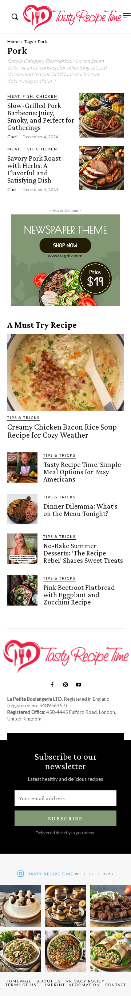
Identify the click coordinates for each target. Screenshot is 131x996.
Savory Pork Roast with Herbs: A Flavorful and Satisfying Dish (34, 169)
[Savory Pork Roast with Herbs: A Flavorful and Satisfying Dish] (101, 168)
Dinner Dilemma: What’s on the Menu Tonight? (80, 509)
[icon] (21, 875)
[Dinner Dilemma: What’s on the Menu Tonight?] (22, 509)
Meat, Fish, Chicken (32, 96)
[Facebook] (52, 685)
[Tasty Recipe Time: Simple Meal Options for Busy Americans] (22, 467)
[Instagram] (65, 685)
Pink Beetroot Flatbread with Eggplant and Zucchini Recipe (79, 594)
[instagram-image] (20, 905)
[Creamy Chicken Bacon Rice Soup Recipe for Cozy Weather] (65, 372)
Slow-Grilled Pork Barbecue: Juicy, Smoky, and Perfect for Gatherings (40, 116)
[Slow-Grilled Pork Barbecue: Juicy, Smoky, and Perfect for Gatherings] (101, 115)
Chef (12, 136)
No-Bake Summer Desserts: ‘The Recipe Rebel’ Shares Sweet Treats (83, 553)
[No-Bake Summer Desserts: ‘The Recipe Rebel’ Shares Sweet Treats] (22, 548)
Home (13, 41)
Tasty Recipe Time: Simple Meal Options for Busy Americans (82, 471)
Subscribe (65, 818)
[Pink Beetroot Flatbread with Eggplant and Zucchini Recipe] (22, 590)
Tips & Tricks (23, 417)
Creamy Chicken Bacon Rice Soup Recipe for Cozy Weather (62, 430)
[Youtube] (78, 685)
